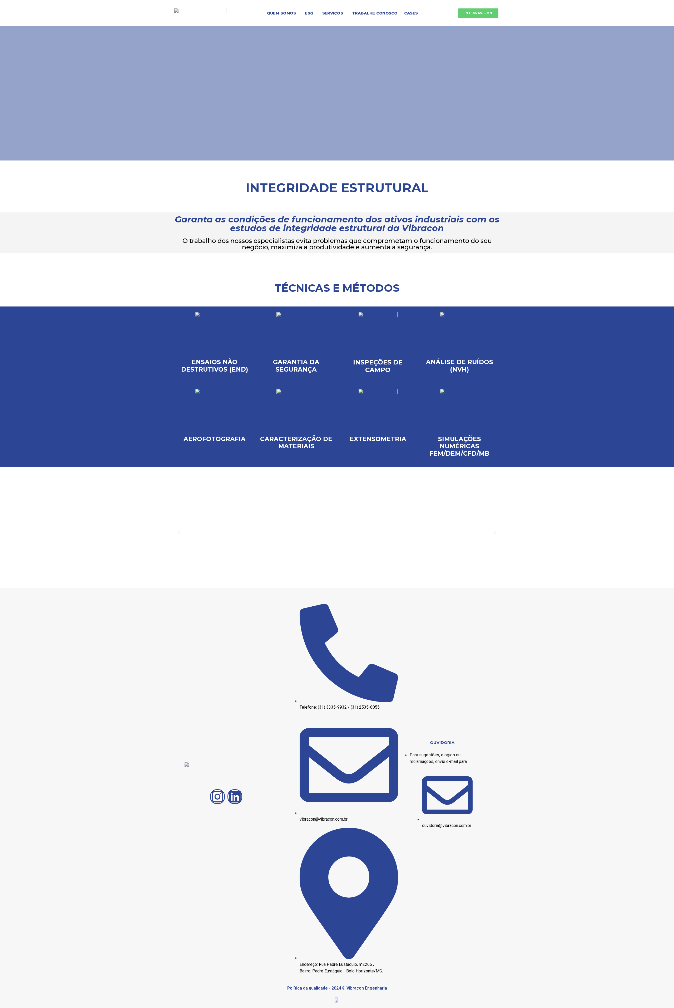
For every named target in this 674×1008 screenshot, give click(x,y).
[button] (282, 13)
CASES (411, 13)
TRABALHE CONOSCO (375, 13)
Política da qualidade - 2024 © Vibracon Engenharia (337, 988)
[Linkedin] (234, 796)
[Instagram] (217, 796)
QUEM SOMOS (281, 13)
